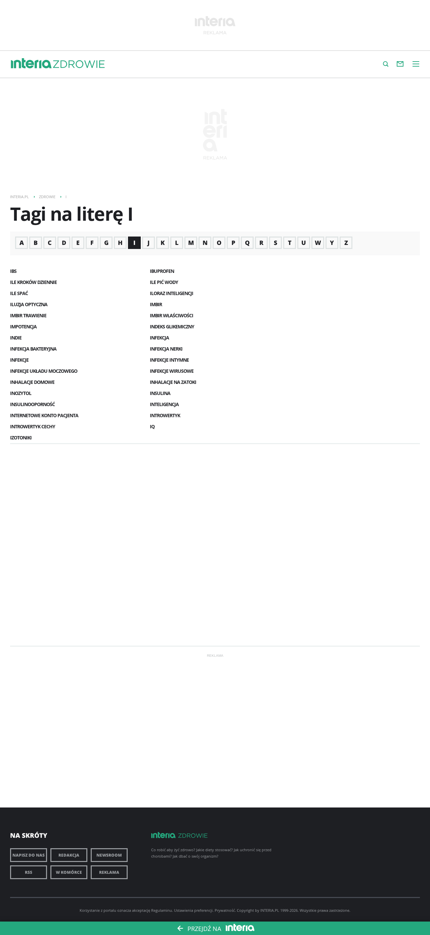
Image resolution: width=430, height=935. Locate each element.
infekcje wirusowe (172, 371)
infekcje (19, 360)
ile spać (19, 293)
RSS (28, 872)
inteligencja (164, 404)
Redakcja (68, 855)
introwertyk (165, 415)
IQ (152, 426)
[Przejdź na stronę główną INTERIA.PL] (31, 63)
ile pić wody (164, 282)
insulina (160, 393)
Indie (16, 337)
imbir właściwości (171, 315)
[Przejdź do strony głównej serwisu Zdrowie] (79, 64)
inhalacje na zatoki (173, 382)
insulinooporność (32, 404)
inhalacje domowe (32, 382)
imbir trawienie (28, 315)
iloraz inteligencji (171, 293)
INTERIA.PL (269, 910)
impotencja (23, 326)
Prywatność (225, 910)
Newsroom (109, 855)
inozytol (20, 393)
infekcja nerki (166, 349)
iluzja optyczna (28, 304)
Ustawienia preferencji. (194, 910)
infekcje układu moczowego (43, 371)
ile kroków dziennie (33, 282)
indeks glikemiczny (172, 326)
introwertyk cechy (32, 426)
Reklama (109, 872)
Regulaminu (161, 910)
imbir (156, 304)
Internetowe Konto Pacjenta (44, 415)
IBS (13, 271)
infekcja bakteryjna (33, 349)
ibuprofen (162, 271)
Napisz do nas (28, 855)
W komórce (69, 872)
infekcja (159, 337)
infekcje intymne (169, 360)
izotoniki (21, 437)
